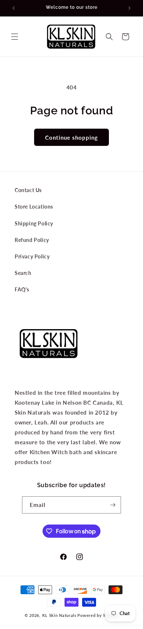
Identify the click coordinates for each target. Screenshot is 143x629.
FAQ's (22, 289)
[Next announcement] (129, 8)
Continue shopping (71, 137)
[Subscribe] (112, 505)
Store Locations (34, 206)
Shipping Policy (34, 223)
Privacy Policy (32, 256)
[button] (15, 37)
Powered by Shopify (97, 615)
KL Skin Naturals (59, 615)
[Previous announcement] (14, 8)
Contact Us (28, 190)
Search (23, 273)
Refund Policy (32, 240)
